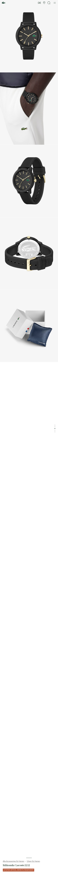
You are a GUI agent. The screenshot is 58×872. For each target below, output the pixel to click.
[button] (44, 2)
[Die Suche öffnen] (49, 2)
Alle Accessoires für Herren (13, 861)
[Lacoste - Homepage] (3, 3)
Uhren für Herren (33, 861)
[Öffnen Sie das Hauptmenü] (54, 3)
